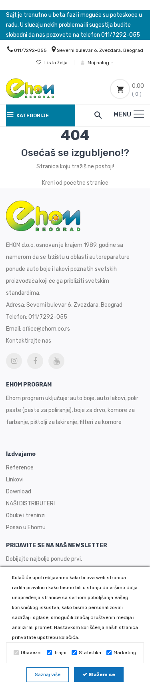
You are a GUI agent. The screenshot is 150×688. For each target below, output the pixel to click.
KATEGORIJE (32, 115)
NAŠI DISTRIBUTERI (30, 503)
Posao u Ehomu (26, 527)
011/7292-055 (30, 50)
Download (18, 491)
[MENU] (139, 114)
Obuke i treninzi (26, 515)
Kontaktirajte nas (28, 340)
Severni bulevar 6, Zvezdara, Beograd (100, 50)
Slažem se (101, 674)
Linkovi (15, 479)
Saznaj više (47, 674)
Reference (20, 467)
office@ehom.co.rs (46, 328)
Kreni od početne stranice (75, 182)
